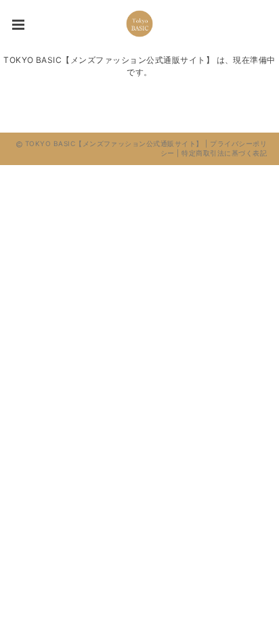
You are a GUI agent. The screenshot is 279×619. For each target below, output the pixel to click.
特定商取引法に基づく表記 (224, 153)
